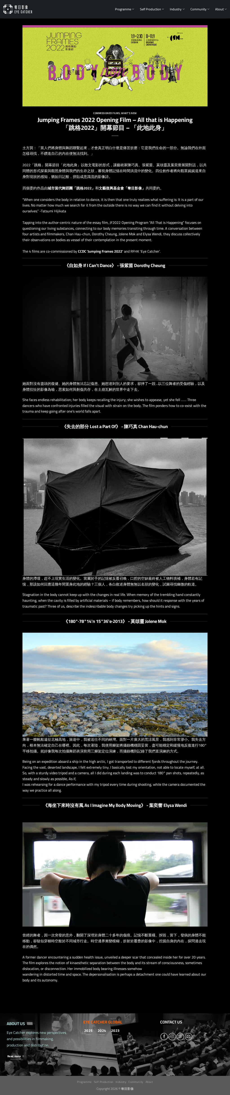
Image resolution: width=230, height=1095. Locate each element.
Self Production (150, 9)
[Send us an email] (188, 1036)
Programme (123, 9)
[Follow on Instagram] (172, 1036)
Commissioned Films (106, 113)
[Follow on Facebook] (164, 1036)
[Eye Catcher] (17, 9)
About (219, 9)
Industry (175, 9)
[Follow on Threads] (180, 1036)
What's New (129, 113)
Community (198, 9)
